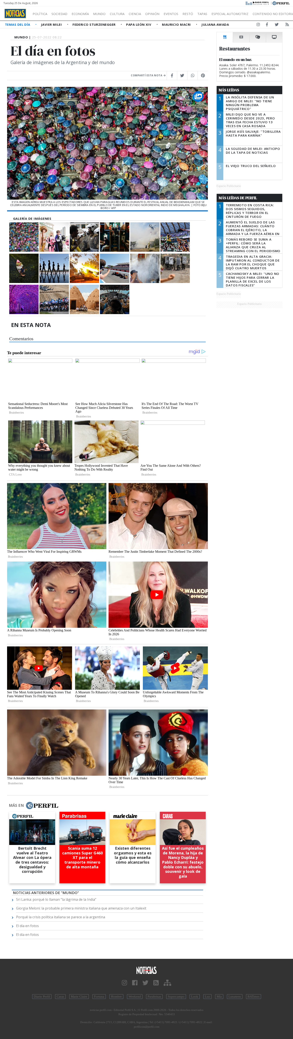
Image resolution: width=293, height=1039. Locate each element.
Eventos (171, 14)
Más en (16, 805)
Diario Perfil (42, 996)
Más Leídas (229, 90)
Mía (219, 996)
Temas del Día (18, 24)
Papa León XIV (139, 24)
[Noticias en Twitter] (276, 25)
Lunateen (234, 996)
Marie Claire (79, 996)
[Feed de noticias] (287, 25)
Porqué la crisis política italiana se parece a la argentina (60, 917)
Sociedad (59, 14)
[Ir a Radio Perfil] (257, 3)
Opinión (152, 14)
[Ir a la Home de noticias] (147, 970)
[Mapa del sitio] (167, 983)
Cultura (117, 14)
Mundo (99, 14)
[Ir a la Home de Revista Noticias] (15, 13)
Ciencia (135, 14)
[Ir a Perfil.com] (281, 3)
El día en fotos (27, 925)
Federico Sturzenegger (94, 24)
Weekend (134, 996)
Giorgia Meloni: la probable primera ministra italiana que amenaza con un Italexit (81, 908)
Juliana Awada (215, 24)
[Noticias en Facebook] (267, 25)
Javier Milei (52, 24)
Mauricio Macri (177, 24)
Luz (207, 996)
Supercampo (176, 996)
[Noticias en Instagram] (258, 25)
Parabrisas (154, 996)
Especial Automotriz (229, 14)
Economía (80, 14)
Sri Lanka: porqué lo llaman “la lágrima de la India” (56, 899)
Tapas (202, 14)
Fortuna (99, 996)
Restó (188, 14)
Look (194, 996)
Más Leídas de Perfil (238, 197)
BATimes (254, 996)
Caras (60, 996)
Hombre (116, 996)
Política (40, 14)
